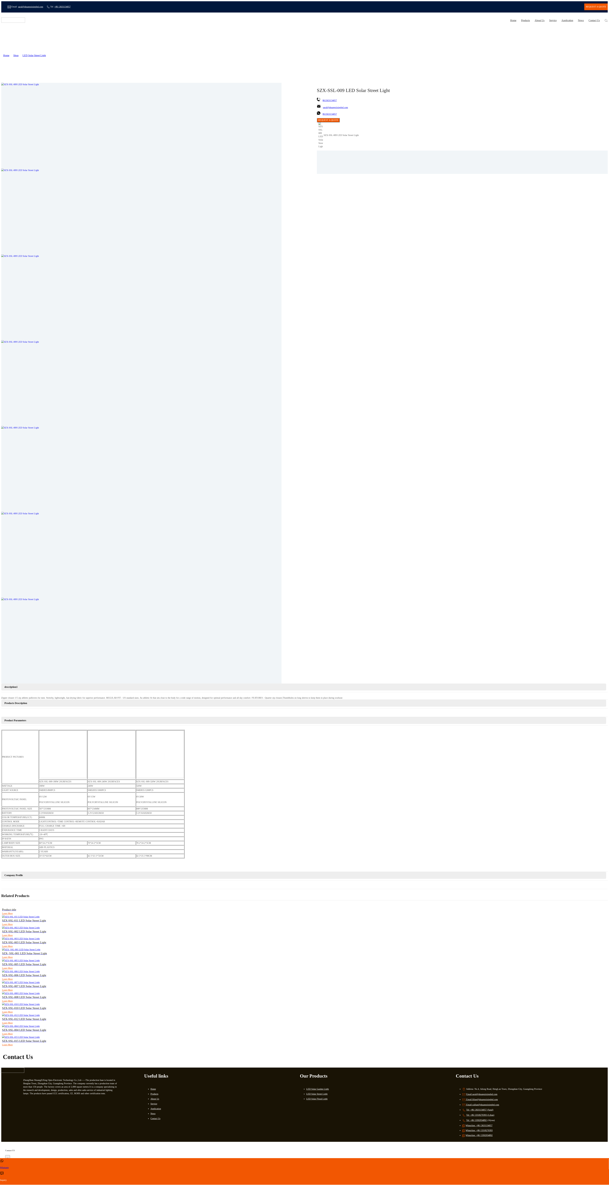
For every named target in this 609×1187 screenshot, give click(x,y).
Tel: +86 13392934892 (476, 1120)
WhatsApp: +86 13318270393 (479, 1130)
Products (525, 20)
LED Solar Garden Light (317, 1089)
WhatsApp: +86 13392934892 (479, 1135)
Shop (16, 55)
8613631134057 (330, 100)
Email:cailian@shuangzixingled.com (482, 1105)
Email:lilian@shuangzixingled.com (482, 1099)
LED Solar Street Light (34, 55)
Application (567, 20)
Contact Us (594, 20)
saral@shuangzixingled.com (30, 7)
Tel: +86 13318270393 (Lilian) (480, 1115)
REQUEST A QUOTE (328, 120)
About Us (539, 20)
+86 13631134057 (62, 7)
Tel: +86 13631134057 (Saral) (479, 1110)
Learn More (7, 913)
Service (553, 20)
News (581, 20)
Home (513, 20)
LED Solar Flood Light (316, 1099)
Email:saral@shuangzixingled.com (481, 1094)
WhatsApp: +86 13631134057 (479, 1125)
